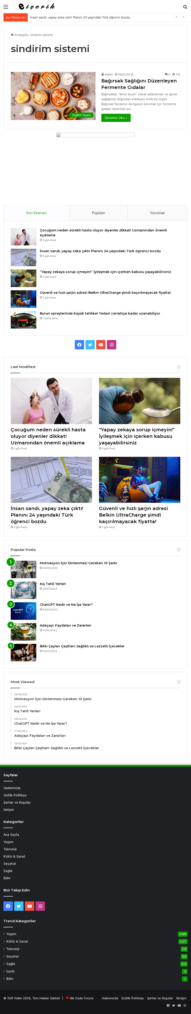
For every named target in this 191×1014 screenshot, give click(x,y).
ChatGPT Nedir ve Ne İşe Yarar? (66, 605)
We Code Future (82, 998)
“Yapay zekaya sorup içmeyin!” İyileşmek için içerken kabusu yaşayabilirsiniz (105, 272)
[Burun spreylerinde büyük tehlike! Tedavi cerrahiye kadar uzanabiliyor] (23, 320)
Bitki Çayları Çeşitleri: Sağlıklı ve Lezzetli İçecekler (82, 646)
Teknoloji (10, 849)
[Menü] (5, 8)
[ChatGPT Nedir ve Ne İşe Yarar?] (23, 611)
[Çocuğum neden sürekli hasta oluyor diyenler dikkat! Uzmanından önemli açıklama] (23, 236)
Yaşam (8, 842)
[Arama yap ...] (185, 8)
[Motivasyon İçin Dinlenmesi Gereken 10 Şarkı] (23, 569)
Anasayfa (21, 35)
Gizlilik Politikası (15, 795)
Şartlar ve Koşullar (17, 802)
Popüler (98, 213)
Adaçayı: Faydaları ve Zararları (65, 625)
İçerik (10, 971)
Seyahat (9, 863)
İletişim (8, 810)
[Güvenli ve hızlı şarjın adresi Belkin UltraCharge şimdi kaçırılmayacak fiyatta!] (23, 299)
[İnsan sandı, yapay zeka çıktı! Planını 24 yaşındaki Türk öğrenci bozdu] (23, 257)
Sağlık (7, 871)
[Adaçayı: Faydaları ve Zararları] (23, 632)
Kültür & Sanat (14, 856)
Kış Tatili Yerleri (53, 584)
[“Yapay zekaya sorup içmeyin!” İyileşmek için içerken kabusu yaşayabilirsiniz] (23, 278)
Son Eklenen (36, 213)
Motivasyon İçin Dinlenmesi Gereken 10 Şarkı (78, 563)
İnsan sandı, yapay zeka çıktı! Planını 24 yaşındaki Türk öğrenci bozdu (80, 17)
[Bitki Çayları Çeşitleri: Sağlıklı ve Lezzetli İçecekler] (23, 652)
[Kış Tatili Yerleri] (23, 590)
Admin (109, 74)
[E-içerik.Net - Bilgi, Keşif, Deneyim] (36, 6)
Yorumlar (157, 213)
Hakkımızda (11, 788)
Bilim (6, 878)
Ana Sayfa (11, 835)
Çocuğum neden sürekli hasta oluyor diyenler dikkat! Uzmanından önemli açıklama (48, 436)
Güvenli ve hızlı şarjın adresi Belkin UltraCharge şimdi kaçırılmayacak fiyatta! (105, 293)
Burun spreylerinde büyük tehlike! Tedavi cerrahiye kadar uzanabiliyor (100, 313)
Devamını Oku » (116, 118)
